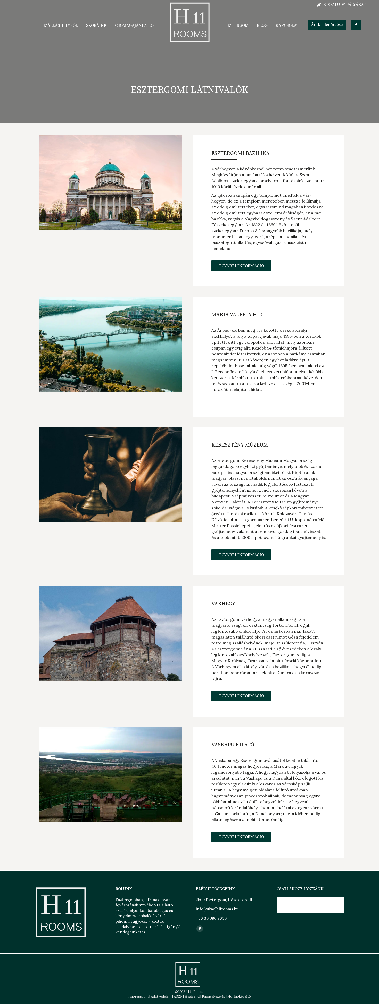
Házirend (192, 996)
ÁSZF (178, 996)
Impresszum (138, 996)
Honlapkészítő (239, 996)
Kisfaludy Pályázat (344, 4)
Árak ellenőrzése (327, 24)
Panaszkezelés (213, 996)
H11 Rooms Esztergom (308, 905)
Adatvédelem (161, 996)
